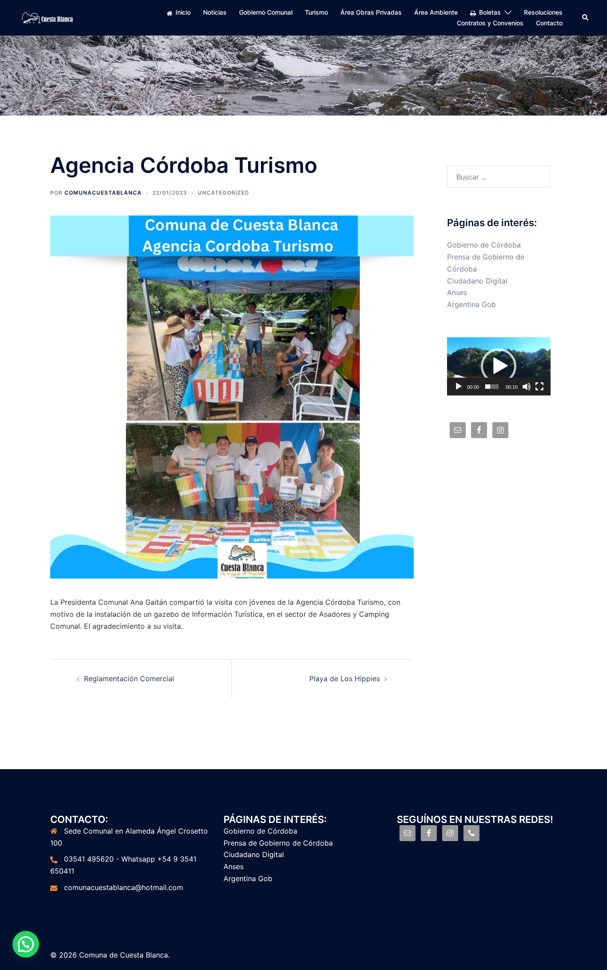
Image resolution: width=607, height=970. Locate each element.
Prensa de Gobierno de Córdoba (278, 842)
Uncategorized (223, 192)
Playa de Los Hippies (344, 678)
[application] (499, 366)
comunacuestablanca (103, 192)
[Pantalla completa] (539, 386)
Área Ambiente (436, 12)
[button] (498, 366)
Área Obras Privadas (371, 12)
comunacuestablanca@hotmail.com (123, 887)
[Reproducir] (458, 386)
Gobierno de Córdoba (484, 244)
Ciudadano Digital (477, 280)
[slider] (492, 386)
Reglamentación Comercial (129, 678)
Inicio (183, 12)
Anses (457, 292)
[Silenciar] (526, 386)
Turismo (316, 12)
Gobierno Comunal (265, 12)
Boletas (490, 12)
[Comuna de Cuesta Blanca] (48, 16)
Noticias (215, 12)
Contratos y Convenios (490, 23)
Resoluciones (543, 12)
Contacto (549, 23)
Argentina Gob (471, 304)
